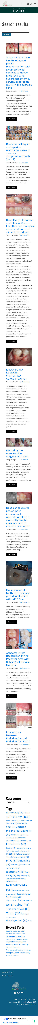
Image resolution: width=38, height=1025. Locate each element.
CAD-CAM (22, 823)
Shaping (20, 904)
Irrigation (12, 854)
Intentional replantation (20, 851)
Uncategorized (16, 920)
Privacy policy (7, 972)
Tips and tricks (17, 908)
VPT (30, 920)
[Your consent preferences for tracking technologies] (34, 1021)
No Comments (23, 91)
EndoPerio (25, 840)
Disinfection (16, 835)
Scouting (15, 897)
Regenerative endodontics (16, 878)
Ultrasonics (11, 917)
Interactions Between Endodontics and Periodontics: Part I (18, 737)
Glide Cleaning (22, 848)
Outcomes (15, 865)
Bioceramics (25, 821)
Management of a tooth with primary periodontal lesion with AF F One (17, 595)
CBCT (10, 827)
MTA (12, 860)
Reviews (17, 890)
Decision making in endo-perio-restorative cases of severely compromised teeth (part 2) (18, 152)
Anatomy (19, 817)
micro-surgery (20, 857)
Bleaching (11, 823)
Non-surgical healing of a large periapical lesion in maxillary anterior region (18, 952)
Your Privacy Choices (17, 1019)
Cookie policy (7, 976)
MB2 (9, 857)
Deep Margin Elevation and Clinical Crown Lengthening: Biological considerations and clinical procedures (20, 226)
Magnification (24, 854)
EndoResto (16, 844)
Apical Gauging (12, 820)
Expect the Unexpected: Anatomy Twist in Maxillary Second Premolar (17, 944)
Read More (11, 119)
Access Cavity (14, 813)
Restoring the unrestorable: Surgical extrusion (17, 453)
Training (25, 914)
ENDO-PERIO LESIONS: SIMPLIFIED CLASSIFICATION (16, 374)
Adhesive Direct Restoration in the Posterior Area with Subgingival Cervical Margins (18, 659)
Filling (11, 848)
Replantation (11, 881)
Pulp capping (23, 876)
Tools (14, 913)
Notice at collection (10, 1022)
